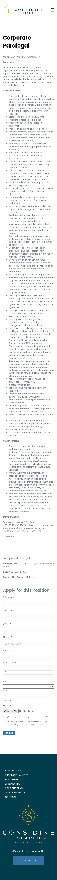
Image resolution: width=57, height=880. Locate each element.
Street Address (10, 662)
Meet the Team (14, 788)
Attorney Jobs (14, 770)
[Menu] (52, 9)
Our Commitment (16, 792)
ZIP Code (7, 700)
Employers (11, 779)
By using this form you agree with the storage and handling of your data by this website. (26, 723)
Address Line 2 (10, 672)
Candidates (12, 784)
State (5, 690)
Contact (11, 797)
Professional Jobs (16, 775)
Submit (9, 733)
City (5, 682)
